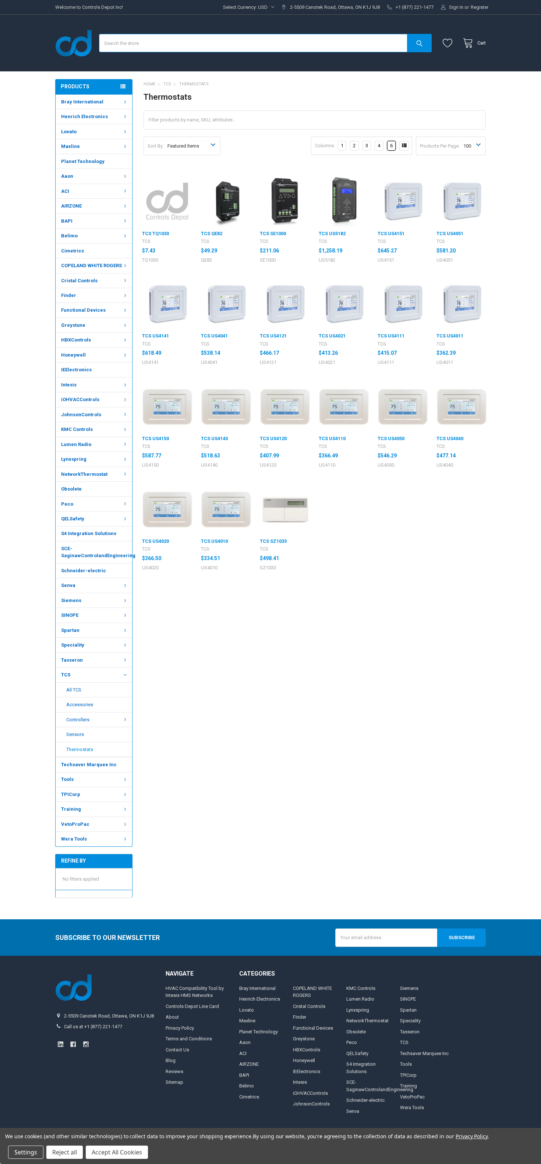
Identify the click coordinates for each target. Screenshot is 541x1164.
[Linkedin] (60, 1044)
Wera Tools (74, 839)
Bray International (82, 102)
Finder (68, 295)
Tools (67, 779)
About (172, 1017)
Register (479, 7)
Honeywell (73, 355)
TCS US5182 (332, 233)
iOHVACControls (80, 399)
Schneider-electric (83, 570)
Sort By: (156, 146)
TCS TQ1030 (155, 233)
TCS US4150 (155, 438)
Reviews (174, 1071)
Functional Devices (83, 310)
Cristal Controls (79, 280)
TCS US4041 (214, 336)
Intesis (69, 385)
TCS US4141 (155, 336)
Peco (67, 504)
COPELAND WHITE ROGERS (91, 265)
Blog (171, 1060)
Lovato (69, 131)
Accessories (79, 704)
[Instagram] (86, 1044)
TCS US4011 (449, 336)
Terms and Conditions (189, 1038)
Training (71, 809)
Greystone (73, 325)
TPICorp (70, 794)
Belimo (69, 235)
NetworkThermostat (84, 474)
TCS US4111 (391, 336)
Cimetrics (72, 251)
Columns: (325, 145)
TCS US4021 (332, 336)
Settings (25, 1152)
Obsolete (71, 489)
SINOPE (69, 615)
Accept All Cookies (117, 1152)
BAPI (67, 221)
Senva (68, 585)
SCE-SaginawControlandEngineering (96, 552)
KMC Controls (77, 429)
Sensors (75, 734)
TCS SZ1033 (273, 541)
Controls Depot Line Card (192, 1006)
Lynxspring (73, 459)
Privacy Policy (180, 1028)
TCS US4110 (332, 438)
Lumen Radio (76, 444)
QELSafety (72, 518)
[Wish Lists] (449, 43)
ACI (65, 191)
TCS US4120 (273, 438)
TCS (65, 674)
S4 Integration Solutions (88, 533)
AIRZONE (71, 206)
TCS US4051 (449, 233)
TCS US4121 (273, 336)
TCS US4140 (214, 438)
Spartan (70, 630)
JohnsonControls (81, 414)
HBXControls (76, 340)
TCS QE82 (211, 233)
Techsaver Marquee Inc (89, 764)
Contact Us (177, 1049)
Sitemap (174, 1082)
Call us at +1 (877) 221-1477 (93, 1026)
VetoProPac (75, 824)
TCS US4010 (214, 541)
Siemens (71, 600)
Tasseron (72, 660)
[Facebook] (73, 1044)
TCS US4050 (391, 438)
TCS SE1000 (273, 233)
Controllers (77, 719)
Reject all (64, 1152)
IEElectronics (76, 369)
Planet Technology (83, 161)
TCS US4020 (155, 541)
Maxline (70, 146)
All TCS (73, 690)
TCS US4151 (391, 233)
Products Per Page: (440, 146)
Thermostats (79, 749)
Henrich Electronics (84, 116)
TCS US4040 (449, 438)
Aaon (67, 176)
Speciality (72, 645)
